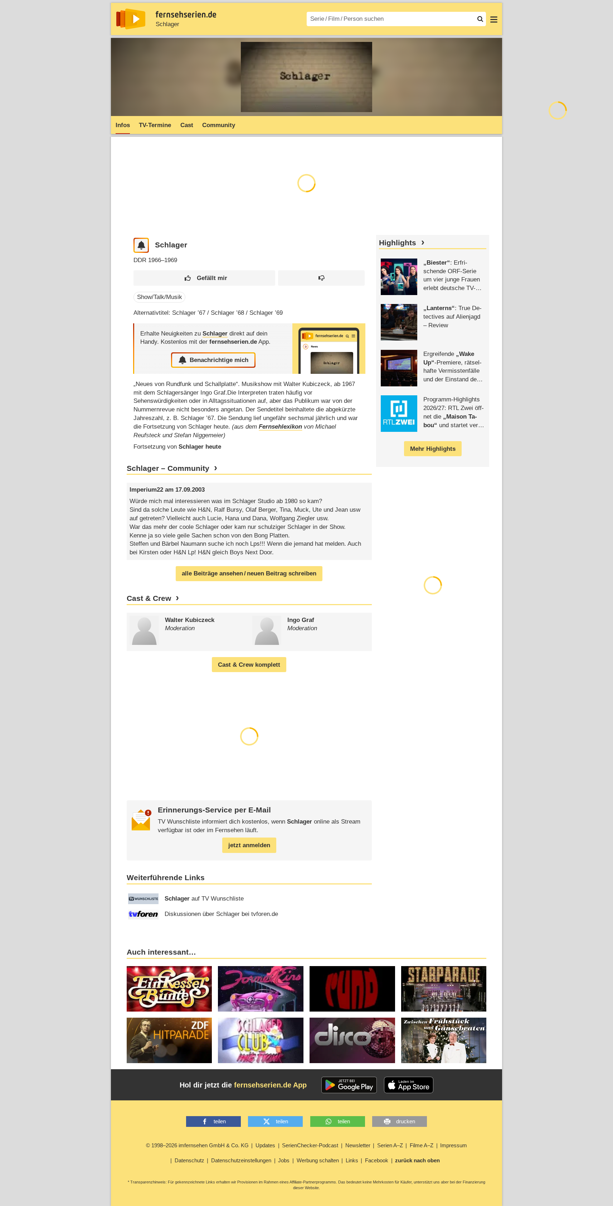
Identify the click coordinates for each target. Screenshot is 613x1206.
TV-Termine (155, 125)
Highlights (397, 242)
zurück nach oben (417, 1160)
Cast (186, 125)
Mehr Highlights (433, 448)
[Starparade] (444, 989)
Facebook (376, 1160)
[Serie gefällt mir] (204, 278)
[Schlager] (328, 348)
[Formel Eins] (260, 989)
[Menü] (494, 18)
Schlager (167, 24)
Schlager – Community (168, 468)
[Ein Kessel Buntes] (169, 989)
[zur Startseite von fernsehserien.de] (130, 19)
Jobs (284, 1160)
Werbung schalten (318, 1160)
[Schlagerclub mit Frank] (260, 1040)
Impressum (453, 1145)
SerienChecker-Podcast (310, 1145)
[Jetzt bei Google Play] (349, 1085)
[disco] (352, 1040)
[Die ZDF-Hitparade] (169, 1040)
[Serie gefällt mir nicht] (321, 278)
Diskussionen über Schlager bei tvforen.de (221, 914)
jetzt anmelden (249, 845)
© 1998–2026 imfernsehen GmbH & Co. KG (197, 1145)
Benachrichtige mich (219, 360)
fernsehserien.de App (270, 1085)
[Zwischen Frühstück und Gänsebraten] (444, 1040)
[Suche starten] (480, 19)
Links (352, 1160)
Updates (265, 1145)
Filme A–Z (421, 1145)
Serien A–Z (390, 1145)
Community (218, 125)
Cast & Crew (149, 598)
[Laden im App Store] (408, 1085)
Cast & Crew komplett (249, 664)
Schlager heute (200, 446)
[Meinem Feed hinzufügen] (141, 245)
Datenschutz (189, 1160)
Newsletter (357, 1145)
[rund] (352, 989)
